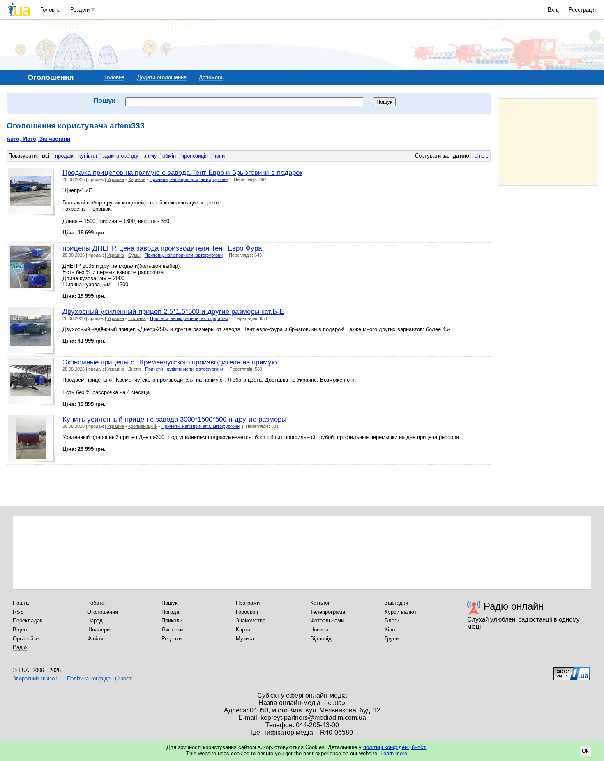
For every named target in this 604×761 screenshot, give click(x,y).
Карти (243, 629)
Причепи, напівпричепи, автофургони (189, 179)
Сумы (134, 255)
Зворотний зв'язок (35, 678)
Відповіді (321, 639)
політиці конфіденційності (395, 747)
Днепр (134, 369)
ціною (482, 156)
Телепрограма (327, 612)
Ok (585, 751)
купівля (87, 156)
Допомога (211, 77)
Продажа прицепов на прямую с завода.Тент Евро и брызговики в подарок (182, 172)
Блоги (392, 620)
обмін (169, 156)
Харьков (136, 179)
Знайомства (250, 620)
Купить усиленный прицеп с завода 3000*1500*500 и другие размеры (174, 419)
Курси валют (401, 612)
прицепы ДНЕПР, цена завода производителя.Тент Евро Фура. (163, 248)
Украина (115, 179)
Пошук (169, 603)
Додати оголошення (162, 77)
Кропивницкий (142, 426)
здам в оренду (120, 156)
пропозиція (194, 156)
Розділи (80, 10)
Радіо (20, 647)
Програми (248, 603)
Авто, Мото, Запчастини (38, 139)
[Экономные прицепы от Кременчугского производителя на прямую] (32, 382)
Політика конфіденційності (100, 678)
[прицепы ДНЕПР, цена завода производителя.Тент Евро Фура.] (32, 268)
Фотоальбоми (327, 620)
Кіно (390, 629)
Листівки (172, 629)
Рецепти (171, 639)
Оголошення (102, 612)
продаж (64, 156)
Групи (392, 639)
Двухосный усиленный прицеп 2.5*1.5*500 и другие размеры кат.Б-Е (173, 311)
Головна (50, 10)
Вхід (553, 10)
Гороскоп (247, 612)
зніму (150, 156)
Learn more (393, 753)
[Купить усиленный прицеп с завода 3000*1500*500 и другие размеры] (32, 439)
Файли (95, 639)
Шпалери (98, 629)
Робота (95, 603)
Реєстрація (582, 10)
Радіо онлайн (514, 606)
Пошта (21, 603)
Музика (245, 639)
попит (220, 156)
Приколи (171, 620)
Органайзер (27, 639)
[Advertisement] (548, 142)
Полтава (137, 318)
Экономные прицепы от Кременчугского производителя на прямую (169, 362)
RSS (18, 612)
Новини (319, 629)
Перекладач (28, 620)
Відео (20, 629)
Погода (170, 612)
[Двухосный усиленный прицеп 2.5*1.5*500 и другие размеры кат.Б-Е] (32, 331)
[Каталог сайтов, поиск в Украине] (571, 670)
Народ (95, 620)
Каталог (320, 603)
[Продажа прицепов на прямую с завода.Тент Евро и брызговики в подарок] (32, 192)
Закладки (396, 603)
